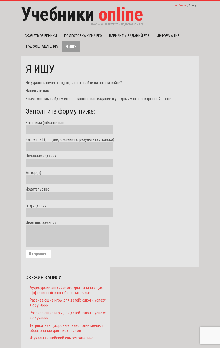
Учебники (181, 5)
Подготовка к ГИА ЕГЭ (83, 35)
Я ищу (71, 46)
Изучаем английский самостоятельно (62, 338)
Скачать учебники (41, 35)
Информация (168, 35)
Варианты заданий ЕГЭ (129, 35)
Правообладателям (42, 46)
